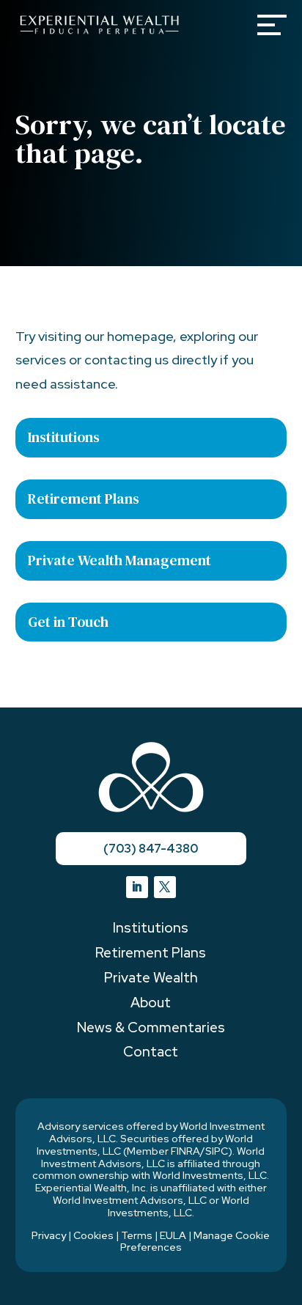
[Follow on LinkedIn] (137, 887)
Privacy (49, 1235)
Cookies (93, 1235)
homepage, (142, 336)
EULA (173, 1235)
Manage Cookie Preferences (195, 1241)
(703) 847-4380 (150, 848)
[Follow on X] (165, 887)
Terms (136, 1235)
